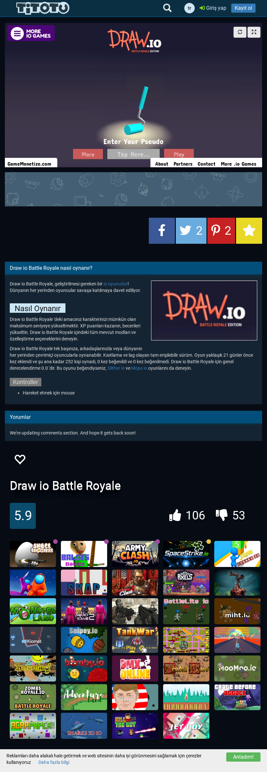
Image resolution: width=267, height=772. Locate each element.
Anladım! (243, 757)
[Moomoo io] (237, 668)
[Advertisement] (133, 188)
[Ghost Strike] (135, 611)
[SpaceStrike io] (186, 554)
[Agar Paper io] (33, 726)
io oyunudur (116, 283)
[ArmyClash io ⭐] (135, 554)
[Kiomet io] (33, 640)
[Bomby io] (84, 668)
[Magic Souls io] (186, 640)
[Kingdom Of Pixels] (186, 583)
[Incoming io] (33, 668)
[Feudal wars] (186, 668)
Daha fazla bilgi (53, 762)
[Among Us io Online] (33, 583)
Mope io (139, 368)
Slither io (116, 368)
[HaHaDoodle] (186, 697)
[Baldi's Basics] (84, 554)
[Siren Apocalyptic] (237, 583)
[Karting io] (237, 640)
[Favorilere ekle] (19, 461)
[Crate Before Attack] (237, 697)
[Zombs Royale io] (33, 697)
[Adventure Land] (84, 697)
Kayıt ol (243, 8)
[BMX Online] (135, 668)
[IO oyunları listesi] (42, 8)
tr (189, 8)
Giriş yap (215, 8)
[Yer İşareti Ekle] (249, 231)
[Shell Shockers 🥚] (33, 554)
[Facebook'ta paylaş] (162, 231)
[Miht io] (237, 611)
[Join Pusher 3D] (237, 554)
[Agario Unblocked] (135, 697)
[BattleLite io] (186, 611)
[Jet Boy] (186, 726)
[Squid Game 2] (84, 611)
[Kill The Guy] (135, 726)
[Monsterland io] (33, 611)
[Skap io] (84, 583)
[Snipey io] (84, 640)
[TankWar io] (135, 640)
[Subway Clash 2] (135, 583)
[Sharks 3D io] (84, 726)
